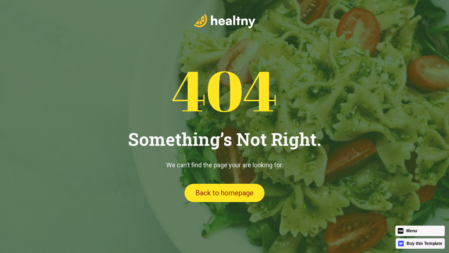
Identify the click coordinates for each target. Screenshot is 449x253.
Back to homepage (224, 193)
